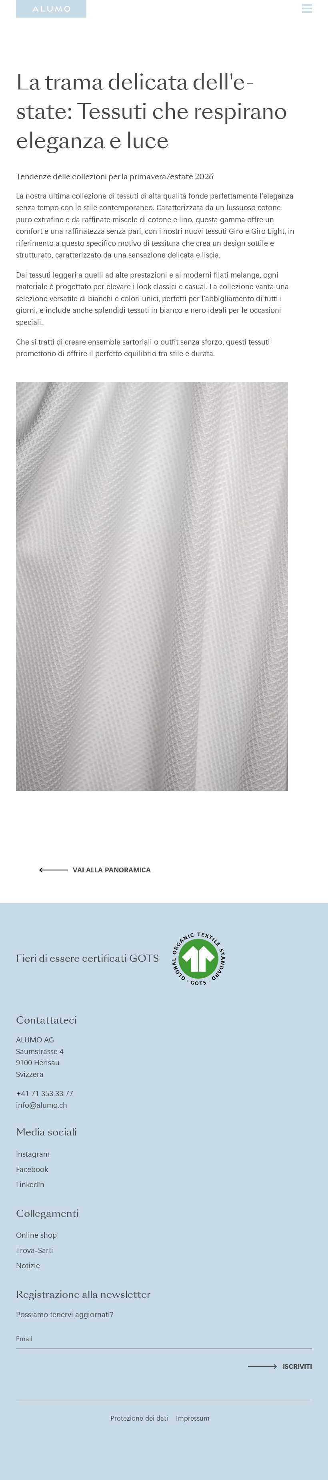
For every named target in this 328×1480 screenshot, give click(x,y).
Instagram (33, 1154)
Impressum (193, 1418)
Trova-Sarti (34, 1250)
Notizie (28, 1265)
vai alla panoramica (112, 869)
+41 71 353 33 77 (44, 1093)
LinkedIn (30, 1184)
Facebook (32, 1169)
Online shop (36, 1235)
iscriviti (297, 1366)
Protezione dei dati (139, 1418)
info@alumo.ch (41, 1105)
